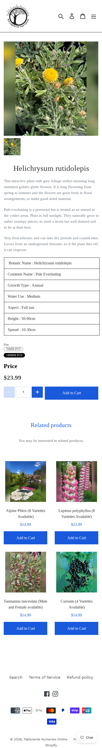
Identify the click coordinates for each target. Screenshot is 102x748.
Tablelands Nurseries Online (46, 739)
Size (6, 344)
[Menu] (93, 16)
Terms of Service (44, 677)
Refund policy (80, 677)
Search (16, 677)
